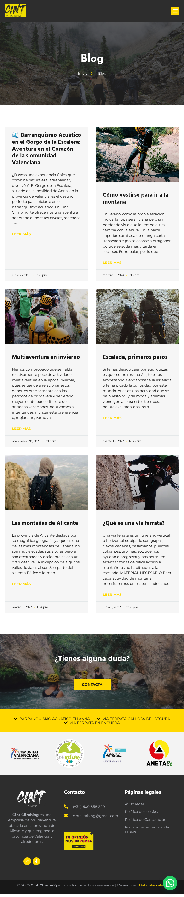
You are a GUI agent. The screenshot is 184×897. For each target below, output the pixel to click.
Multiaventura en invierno (46, 357)
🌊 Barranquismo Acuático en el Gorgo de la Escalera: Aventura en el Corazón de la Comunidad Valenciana (46, 148)
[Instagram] (27, 861)
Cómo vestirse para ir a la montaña (135, 198)
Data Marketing (153, 885)
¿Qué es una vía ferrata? (134, 523)
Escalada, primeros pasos (135, 357)
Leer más (21, 234)
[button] (175, 11)
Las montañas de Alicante (45, 523)
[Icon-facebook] (36, 861)
